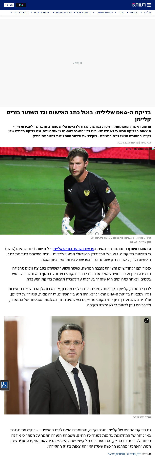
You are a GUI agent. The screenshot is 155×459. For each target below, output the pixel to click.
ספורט (120, 454)
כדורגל (131, 454)
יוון (139, 454)
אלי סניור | (145, 142)
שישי (111, 454)
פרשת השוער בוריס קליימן (73, 248)
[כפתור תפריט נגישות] (4, 385)
